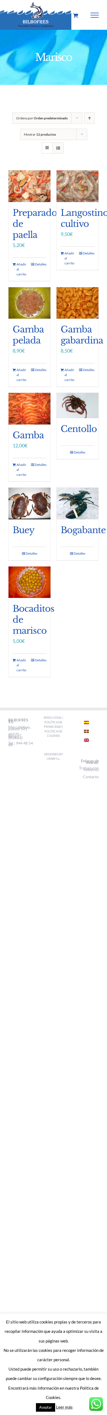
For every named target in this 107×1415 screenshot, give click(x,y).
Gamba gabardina (82, 335)
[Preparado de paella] (29, 186)
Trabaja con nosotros (89, 769)
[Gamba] (29, 409)
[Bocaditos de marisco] (29, 582)
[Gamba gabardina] (77, 303)
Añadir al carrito (21, 269)
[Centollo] (77, 405)
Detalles (40, 264)
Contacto (91, 776)
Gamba (28, 435)
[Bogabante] (77, 503)
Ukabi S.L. (53, 758)
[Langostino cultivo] (77, 186)
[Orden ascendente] (89, 118)
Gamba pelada (28, 335)
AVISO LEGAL (53, 717)
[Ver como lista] (58, 148)
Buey (23, 530)
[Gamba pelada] (29, 303)
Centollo (79, 428)
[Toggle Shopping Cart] (75, 15)
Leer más (64, 1407)
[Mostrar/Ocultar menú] (95, 15)
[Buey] (29, 503)
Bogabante (83, 530)
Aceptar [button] (45, 1407)
